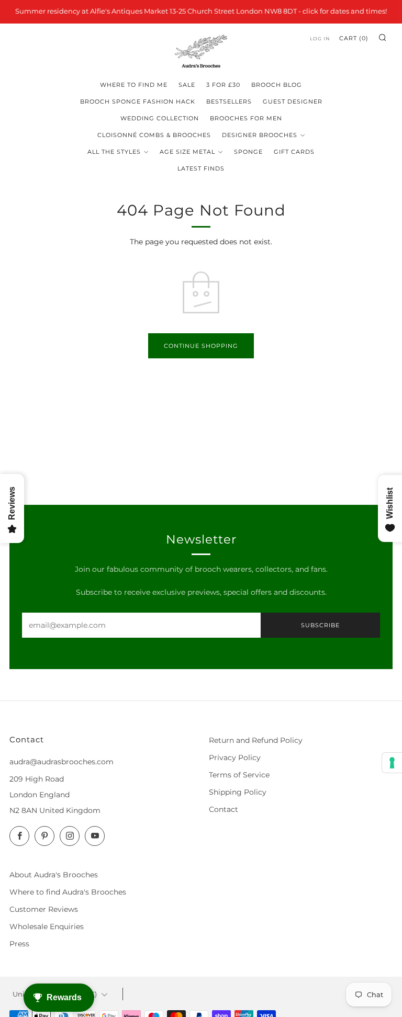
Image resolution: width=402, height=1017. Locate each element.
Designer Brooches (259, 135)
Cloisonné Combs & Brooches (154, 135)
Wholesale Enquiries (46, 926)
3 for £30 (223, 84)
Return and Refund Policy (256, 740)
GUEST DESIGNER (292, 101)
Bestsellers (229, 101)
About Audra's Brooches (53, 874)
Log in (320, 38)
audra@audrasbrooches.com (61, 761)
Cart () (353, 38)
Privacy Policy (235, 757)
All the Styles (114, 151)
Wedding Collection (159, 118)
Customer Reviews (43, 909)
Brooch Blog (276, 84)
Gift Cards (294, 151)
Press (19, 943)
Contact (223, 809)
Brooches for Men (246, 118)
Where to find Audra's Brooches (67, 892)
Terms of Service (239, 774)
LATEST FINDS (201, 168)
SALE (186, 84)
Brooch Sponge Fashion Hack (137, 101)
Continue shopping (201, 345)
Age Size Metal (187, 151)
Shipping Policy (237, 792)
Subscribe (320, 625)
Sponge (248, 151)
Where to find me (134, 84)
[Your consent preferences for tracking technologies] (392, 763)
